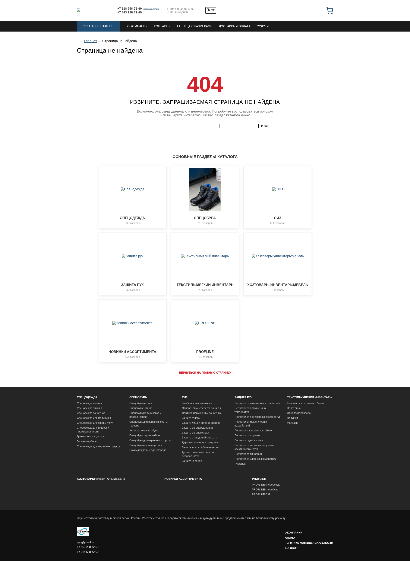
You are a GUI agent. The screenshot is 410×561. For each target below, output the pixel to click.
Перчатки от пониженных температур (257, 416)
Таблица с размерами (194, 26)
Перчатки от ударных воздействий (255, 458)
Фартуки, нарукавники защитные (202, 413)
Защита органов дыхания (197, 427)
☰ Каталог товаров (98, 26)
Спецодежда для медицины (94, 417)
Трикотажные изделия (90, 436)
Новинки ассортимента (183, 478)
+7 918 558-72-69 (129, 8)
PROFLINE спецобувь (265, 489)
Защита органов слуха (195, 432)
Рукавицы (240, 463)
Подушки (292, 417)
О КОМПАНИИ (293, 532)
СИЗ (184, 397)
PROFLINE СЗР (261, 494)
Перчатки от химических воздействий (257, 403)
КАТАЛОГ (290, 537)
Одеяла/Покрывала (299, 413)
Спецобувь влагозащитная (145, 445)
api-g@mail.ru (85, 542)
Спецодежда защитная (91, 413)
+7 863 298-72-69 (129, 12)
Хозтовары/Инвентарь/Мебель (101, 478)
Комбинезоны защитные (197, 403)
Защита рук (243, 397)
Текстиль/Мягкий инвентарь (309, 397)
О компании (137, 26)
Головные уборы (87, 441)
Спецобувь (138, 397)
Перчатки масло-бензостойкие (253, 430)
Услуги (263, 26)
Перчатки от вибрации (248, 454)
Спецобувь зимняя (140, 408)
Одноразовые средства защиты (201, 408)
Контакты (162, 26)
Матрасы (292, 422)
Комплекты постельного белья (305, 403)
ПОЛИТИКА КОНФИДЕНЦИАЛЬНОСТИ (309, 542)
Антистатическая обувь (143, 430)
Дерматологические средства (200, 442)
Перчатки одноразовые (248, 440)
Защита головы (191, 417)
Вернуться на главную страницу (205, 372)
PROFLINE (259, 478)
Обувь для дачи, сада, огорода (147, 450)
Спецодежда (87, 397)
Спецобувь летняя (140, 403)
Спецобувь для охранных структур (150, 440)
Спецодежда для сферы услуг (95, 422)
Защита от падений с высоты (200, 437)
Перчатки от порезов (247, 435)
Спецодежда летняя (89, 403)
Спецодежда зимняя (89, 408)
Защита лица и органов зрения (201, 422)
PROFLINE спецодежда (266, 484)
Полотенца (294, 408)
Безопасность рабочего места (200, 447)
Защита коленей (192, 461)
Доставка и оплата (234, 26)
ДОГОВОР (291, 548)
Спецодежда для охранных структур (99, 446)
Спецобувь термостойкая (144, 435)
